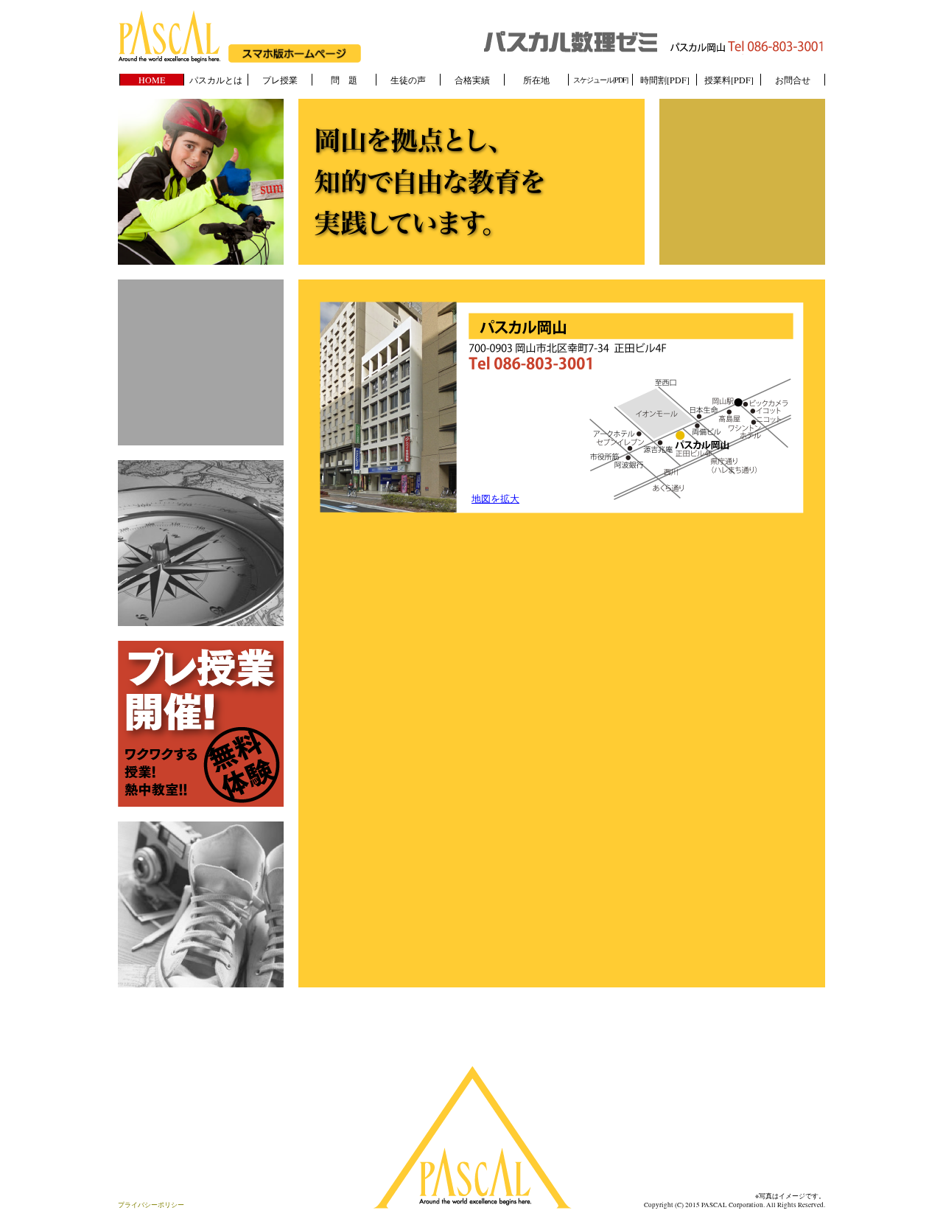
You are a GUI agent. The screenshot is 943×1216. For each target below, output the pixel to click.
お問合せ (792, 80)
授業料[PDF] (729, 80)
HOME (152, 80)
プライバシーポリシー (151, 1205)
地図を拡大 (495, 498)
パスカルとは (215, 80)
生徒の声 (408, 80)
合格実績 (472, 80)
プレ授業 (280, 80)
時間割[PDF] (665, 80)
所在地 (536, 80)
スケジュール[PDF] (600, 79)
